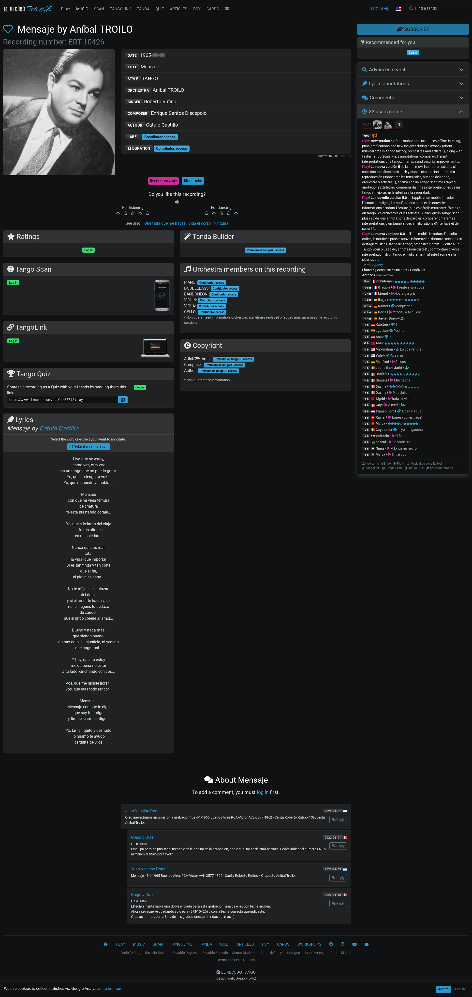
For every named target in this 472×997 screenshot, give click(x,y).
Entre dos (398, 454)
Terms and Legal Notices (236, 960)
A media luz (396, 405)
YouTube (195, 181)
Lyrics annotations (389, 84)
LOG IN (377, 8)
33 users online (385, 112)
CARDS (212, 9)
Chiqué (400, 362)
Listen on (165, 181)
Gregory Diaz (142, 837)
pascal (381, 442)
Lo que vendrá (411, 349)
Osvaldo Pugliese (185, 953)
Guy (379, 405)
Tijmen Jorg (385, 411)
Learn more (112, 988)
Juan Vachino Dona (142, 810)
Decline (460, 989)
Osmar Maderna (244, 953)
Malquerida (404, 306)
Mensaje (143, 67)
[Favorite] (9, 29)
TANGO (143, 78)
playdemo (384, 281)
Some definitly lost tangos (280, 953)
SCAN (99, 9)
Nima (380, 448)
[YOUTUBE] (354, 944)
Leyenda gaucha (410, 430)
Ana (379, 337)
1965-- (146, 55)
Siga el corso (199, 223)
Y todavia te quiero (406, 312)
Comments (382, 98)
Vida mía (396, 355)
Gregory (384, 287)
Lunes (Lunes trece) (406, 417)
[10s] (177, 201)
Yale (379, 355)
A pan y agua (411, 411)
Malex (380, 423)
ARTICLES (178, 9)
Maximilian (384, 349)
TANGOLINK (120, 9)
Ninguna (221, 223)
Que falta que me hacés (164, 223)
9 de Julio (399, 393)
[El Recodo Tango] (106, 944)
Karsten (382, 324)
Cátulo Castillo (153, 125)
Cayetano (383, 430)
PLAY (65, 9)
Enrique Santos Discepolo (167, 113)
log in (263, 792)
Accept (443, 989)
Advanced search (388, 70)
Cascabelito (401, 442)
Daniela (382, 374)
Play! (366, 141)
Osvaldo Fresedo (215, 953)
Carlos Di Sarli (340, 953)
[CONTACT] (227, 9)
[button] (398, 9)
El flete (400, 436)
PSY (197, 9)
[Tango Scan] (393, 306)
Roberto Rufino (152, 101)
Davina (381, 386)
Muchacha (401, 380)
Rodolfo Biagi (131, 953)
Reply (340, 819)
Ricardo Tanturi (156, 953)
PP (399, 124)
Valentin (382, 436)
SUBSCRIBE (416, 29)
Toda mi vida (401, 399)
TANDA (143, 9)
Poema (399, 331)
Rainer (383, 306)
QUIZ (159, 9)
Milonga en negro (403, 448)
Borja (382, 300)
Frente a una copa (410, 287)
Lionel (383, 293)
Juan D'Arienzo (315, 953)
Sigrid (380, 399)
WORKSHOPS (309, 944)
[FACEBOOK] (331, 944)
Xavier (381, 417)
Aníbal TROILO (156, 90)
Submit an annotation (90, 446)
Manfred (382, 362)
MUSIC (82, 9)
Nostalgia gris (404, 293)
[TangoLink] (398, 349)
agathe (381, 331)
